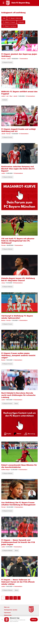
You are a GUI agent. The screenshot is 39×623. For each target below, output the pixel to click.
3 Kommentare (23, 320)
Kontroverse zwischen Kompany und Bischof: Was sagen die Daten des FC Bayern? (18, 168)
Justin (3, 96)
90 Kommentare (18, 283)
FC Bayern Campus (9, 26)
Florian (3, 58)
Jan (7, 96)
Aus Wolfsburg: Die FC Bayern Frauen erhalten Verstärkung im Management (18, 503)
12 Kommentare (30, 96)
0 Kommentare (18, 507)
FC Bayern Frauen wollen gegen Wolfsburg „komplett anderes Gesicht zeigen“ (18, 355)
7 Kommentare (23, 58)
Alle (4, 18)
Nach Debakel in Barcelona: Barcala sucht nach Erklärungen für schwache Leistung (18, 395)
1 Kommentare (18, 245)
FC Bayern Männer (14, 18)
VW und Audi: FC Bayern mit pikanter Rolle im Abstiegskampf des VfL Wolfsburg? (17, 240)
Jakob (8, 58)
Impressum (7, 612)
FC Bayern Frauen (9, 22)
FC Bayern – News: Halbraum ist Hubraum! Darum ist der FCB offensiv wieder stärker (18, 582)
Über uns (6, 607)
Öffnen (34, 619)
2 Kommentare (18, 360)
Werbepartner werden (10, 610)
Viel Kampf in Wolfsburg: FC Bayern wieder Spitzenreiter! (17, 317)
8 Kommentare (18, 399)
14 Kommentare (23, 133)
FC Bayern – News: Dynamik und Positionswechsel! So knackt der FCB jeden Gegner (18, 542)
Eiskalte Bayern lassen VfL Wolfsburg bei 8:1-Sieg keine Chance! (18, 279)
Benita (3, 320)
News (16, 403)
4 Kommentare (17, 586)
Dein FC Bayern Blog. (21, 3)
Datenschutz (8, 615)
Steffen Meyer (5, 469)
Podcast (21, 22)
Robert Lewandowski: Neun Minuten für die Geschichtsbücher (19, 466)
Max (11, 96)
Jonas (3, 283)
